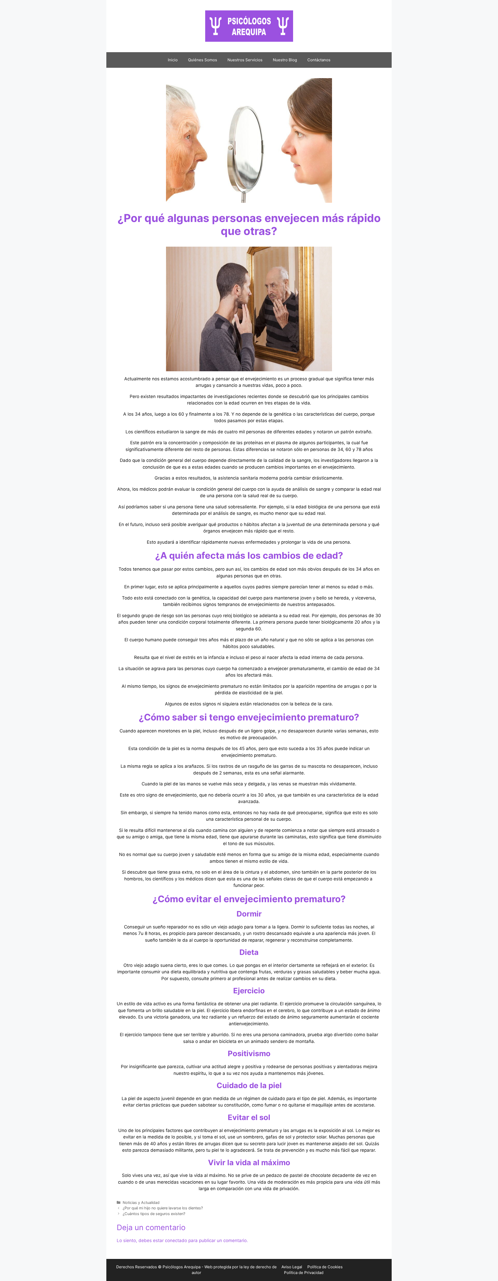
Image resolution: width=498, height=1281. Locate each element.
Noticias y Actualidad (141, 1202)
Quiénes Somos (202, 59)
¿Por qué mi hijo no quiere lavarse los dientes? (163, 1208)
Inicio (173, 59)
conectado (176, 1240)
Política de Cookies (325, 1266)
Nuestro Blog (285, 59)
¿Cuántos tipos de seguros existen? (154, 1213)
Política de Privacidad (303, 1272)
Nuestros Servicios (244, 59)
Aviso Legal (291, 1266)
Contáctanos (318, 59)
